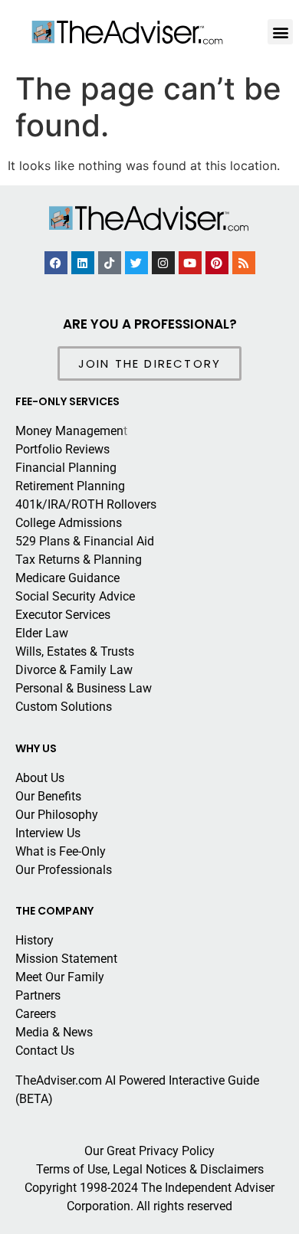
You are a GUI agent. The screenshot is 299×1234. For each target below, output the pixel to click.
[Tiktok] (109, 262)
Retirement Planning (70, 486)
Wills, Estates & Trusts (74, 651)
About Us (39, 778)
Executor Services (62, 614)
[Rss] (243, 262)
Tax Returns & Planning (78, 559)
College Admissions (68, 523)
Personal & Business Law (83, 688)
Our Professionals (63, 869)
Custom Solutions (63, 706)
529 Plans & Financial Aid (84, 541)
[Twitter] (136, 262)
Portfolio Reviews (62, 449)
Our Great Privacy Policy (149, 1151)
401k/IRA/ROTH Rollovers (85, 504)
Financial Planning (66, 467)
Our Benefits (48, 796)
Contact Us (44, 1050)
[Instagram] (163, 262)
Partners (38, 995)
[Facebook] (55, 262)
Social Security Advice (75, 596)
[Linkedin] (82, 262)
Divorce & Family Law (74, 670)
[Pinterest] (216, 262)
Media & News (54, 1032)
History (34, 940)
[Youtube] (190, 262)
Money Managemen (69, 431)
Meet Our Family (59, 977)
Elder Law (41, 633)
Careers (35, 1014)
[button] (280, 31)
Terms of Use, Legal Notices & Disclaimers (150, 1169)
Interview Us (47, 833)
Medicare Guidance (67, 578)
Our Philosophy (56, 814)
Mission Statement (66, 958)
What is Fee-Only (60, 851)
